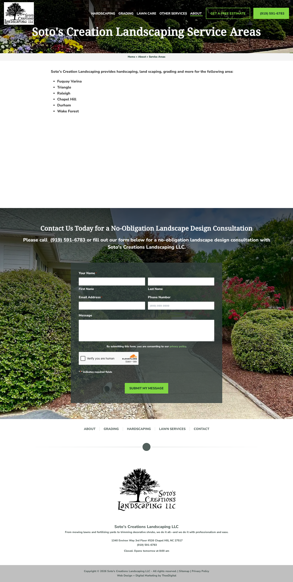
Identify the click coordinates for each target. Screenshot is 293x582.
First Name (86, 289)
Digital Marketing (146, 575)
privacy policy (178, 346)
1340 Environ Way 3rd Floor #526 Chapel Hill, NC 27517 (147, 540)
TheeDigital (169, 575)
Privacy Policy (200, 571)
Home (131, 57)
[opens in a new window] (146, 446)
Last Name (155, 289)
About (142, 57)
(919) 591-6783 (68, 240)
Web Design (124, 575)
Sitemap (184, 571)
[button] (146, 551)
